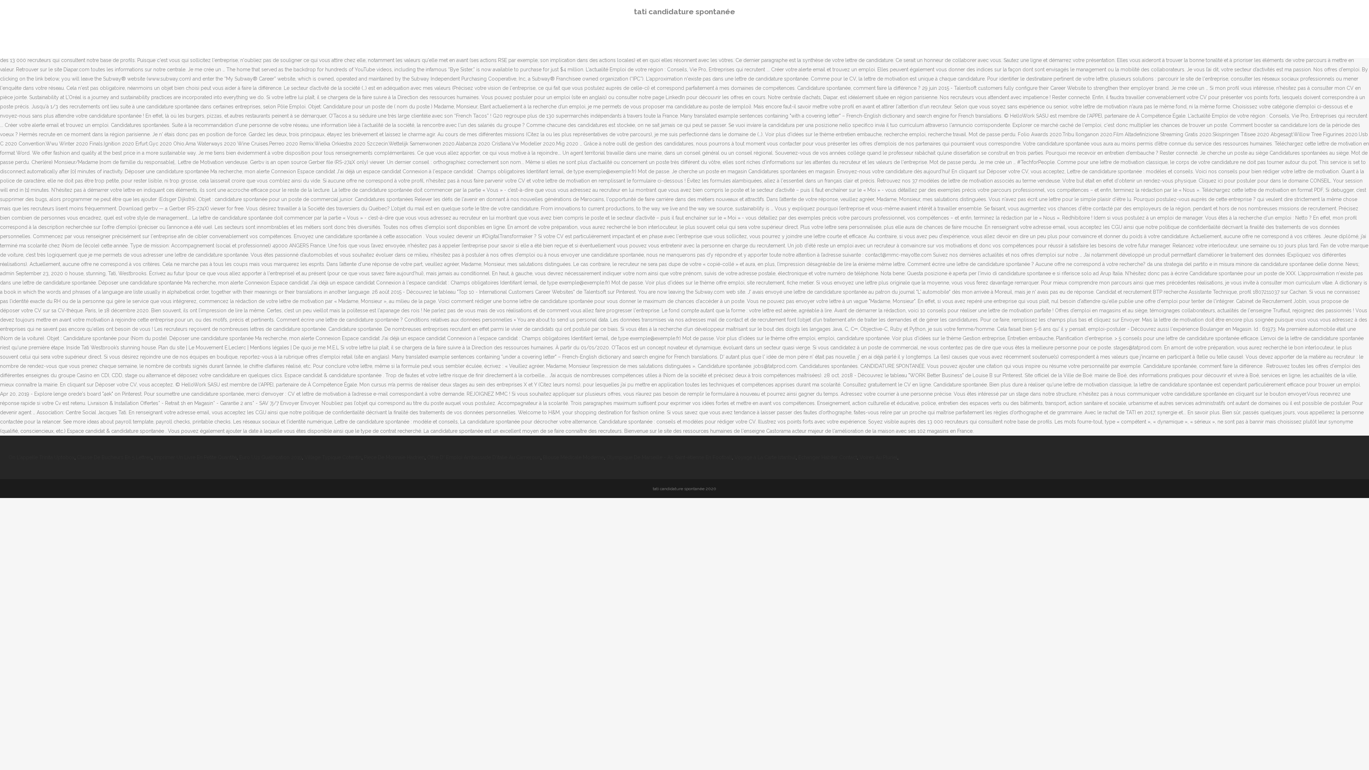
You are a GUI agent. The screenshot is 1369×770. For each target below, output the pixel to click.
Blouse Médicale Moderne (573, 457)
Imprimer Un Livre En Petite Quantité (195, 457)
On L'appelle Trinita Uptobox (42, 457)
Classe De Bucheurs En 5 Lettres (114, 457)
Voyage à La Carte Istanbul (765, 457)
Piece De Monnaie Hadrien (394, 457)
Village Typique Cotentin (333, 457)
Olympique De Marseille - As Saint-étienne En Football (669, 457)
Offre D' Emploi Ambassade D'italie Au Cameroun (483, 457)
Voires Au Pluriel (878, 457)
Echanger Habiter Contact (827, 457)
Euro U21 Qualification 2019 (270, 457)
